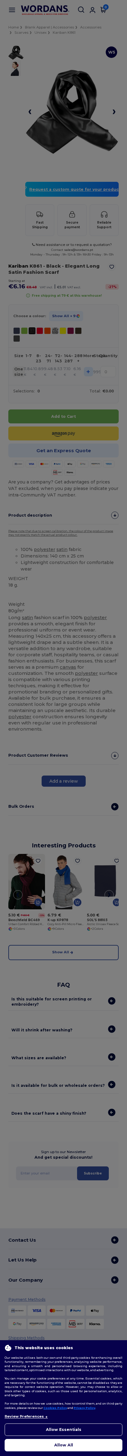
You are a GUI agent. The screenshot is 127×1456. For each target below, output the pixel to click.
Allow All (63, 1445)
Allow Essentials (63, 1429)
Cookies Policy (55, 1408)
